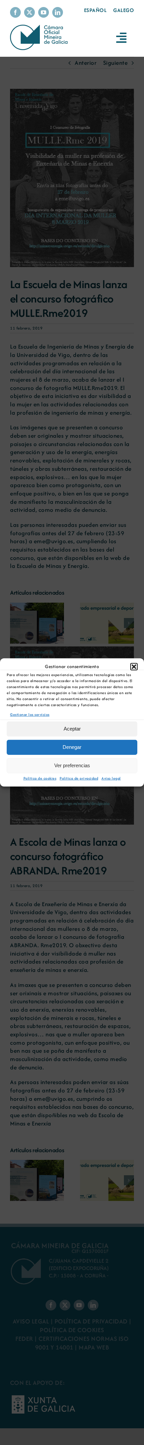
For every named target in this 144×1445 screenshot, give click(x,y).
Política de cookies (40, 778)
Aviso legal (111, 778)
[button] (134, 666)
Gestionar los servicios (30, 714)
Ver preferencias (72, 765)
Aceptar (72, 729)
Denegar (72, 747)
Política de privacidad (79, 778)
